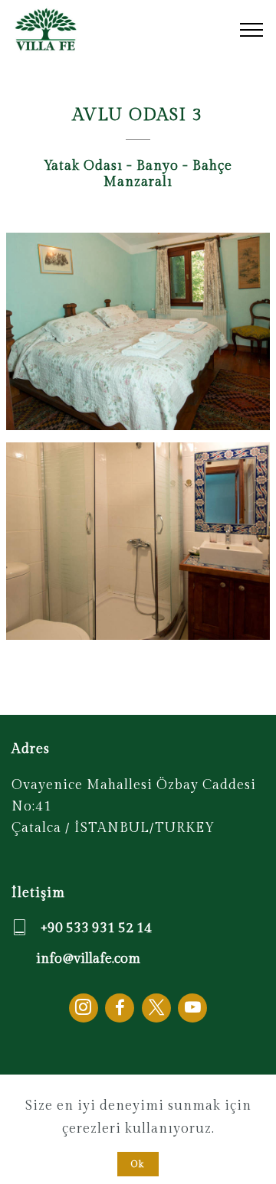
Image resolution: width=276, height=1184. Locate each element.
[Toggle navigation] (252, 30)
